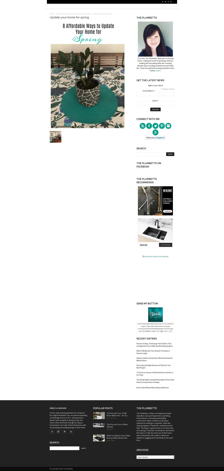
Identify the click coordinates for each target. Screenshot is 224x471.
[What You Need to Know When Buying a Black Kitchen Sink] (99, 438)
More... (158, 71)
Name (155, 101)
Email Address (149, 91)
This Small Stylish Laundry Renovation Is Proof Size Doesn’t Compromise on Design (155, 381)
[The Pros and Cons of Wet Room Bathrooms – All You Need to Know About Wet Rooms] (99, 415)
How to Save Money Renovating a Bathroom (152, 388)
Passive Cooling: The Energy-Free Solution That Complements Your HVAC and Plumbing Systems (154, 345)
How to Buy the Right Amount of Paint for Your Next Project (153, 366)
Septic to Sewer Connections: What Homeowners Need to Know (154, 359)
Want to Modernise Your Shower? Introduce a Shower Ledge (153, 352)
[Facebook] (162, 1)
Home (52, 14)
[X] (171, 1)
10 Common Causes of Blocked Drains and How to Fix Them (154, 374)
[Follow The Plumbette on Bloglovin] (155, 139)
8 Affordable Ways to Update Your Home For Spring (73, 14)
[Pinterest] (168, 1)
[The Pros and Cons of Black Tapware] (99, 425)
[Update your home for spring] (88, 128)
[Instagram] (165, 1)
